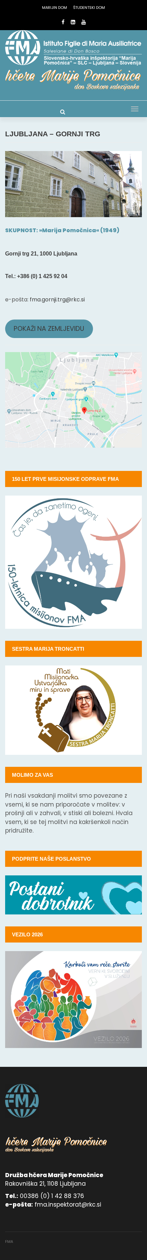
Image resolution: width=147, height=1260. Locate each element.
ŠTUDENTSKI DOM (89, 7)
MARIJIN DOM (54, 7)
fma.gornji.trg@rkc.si (57, 299)
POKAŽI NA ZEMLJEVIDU (49, 328)
